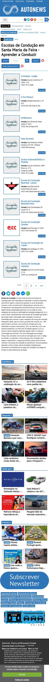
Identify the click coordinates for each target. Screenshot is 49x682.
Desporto (6, 415)
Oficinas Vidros (8, 602)
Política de (22, 680)
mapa (16, 39)
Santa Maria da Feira (10, 66)
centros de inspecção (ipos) (28, 32)
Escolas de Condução (35, 602)
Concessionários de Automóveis (16, 596)
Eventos (6, 522)
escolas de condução (9, 32)
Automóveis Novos (27, 593)
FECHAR (22, 674)
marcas (42, 32)
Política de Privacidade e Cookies (23, 643)
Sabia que (6, 468)
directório (9, 39)
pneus (19, 29)
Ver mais (42, 90)
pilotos (4, 35)
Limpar (5, 61)
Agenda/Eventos (9, 593)
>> (41, 286)
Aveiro (35, 61)
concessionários (17, 26)
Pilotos (20, 602)
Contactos (6, 643)
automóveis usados (8, 29)
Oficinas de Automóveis (20, 599)
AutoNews (7, 361)
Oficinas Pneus (40, 599)
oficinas (28, 26)
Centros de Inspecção (11, 606)
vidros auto (27, 29)
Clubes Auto (28, 606)
